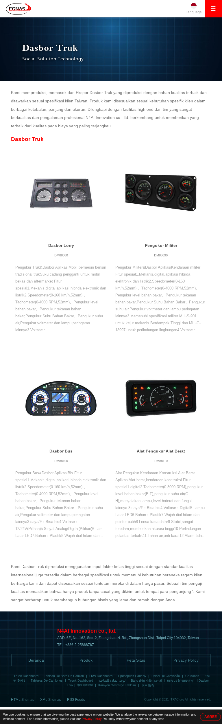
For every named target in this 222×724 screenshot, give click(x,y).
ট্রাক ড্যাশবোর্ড (85, 685)
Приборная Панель (132, 676)
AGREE (210, 717)
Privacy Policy (186, 660)
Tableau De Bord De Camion (64, 676)
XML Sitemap (50, 700)
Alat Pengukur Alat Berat (161, 451)
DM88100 (61, 461)
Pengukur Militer (161, 245)
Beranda (36, 660)
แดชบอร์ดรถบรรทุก (181, 680)
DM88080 (61, 255)
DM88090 (161, 255)
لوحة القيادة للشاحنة (112, 680)
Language (194, 12)
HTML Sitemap (22, 700)
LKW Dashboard (100, 676)
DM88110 (161, 461)
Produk (85, 660)
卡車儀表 (147, 685)
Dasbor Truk (27, 139)
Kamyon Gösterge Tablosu (117, 685)
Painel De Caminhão (165, 676)
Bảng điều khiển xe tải (146, 680)
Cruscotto (192, 676)
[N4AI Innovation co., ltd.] (18, 9)
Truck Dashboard (26, 676)
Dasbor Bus (61, 451)
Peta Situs (136, 660)
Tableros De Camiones (47, 680)
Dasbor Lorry (61, 245)
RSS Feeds (76, 700)
